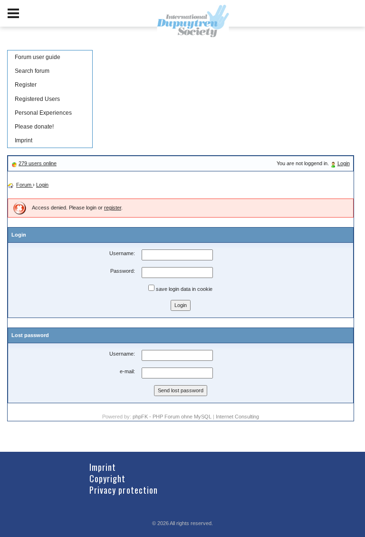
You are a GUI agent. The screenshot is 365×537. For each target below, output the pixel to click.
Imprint (23, 140)
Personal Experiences (43, 112)
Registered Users (37, 99)
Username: (122, 253)
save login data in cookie (183, 289)
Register (26, 84)
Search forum (32, 71)
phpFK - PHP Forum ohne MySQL (173, 416)
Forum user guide (37, 57)
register (112, 207)
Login (343, 163)
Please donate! (34, 126)
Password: (122, 271)
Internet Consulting (237, 416)
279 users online (38, 163)
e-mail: (127, 371)
